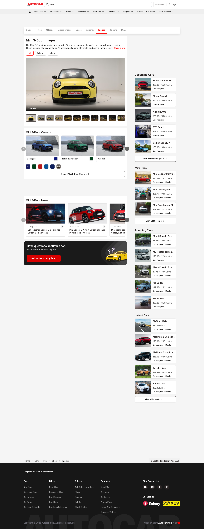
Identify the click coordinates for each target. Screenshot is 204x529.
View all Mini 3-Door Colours (74, 174)
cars (37, 461)
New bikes (53, 487)
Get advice (150, 12)
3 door (54, 461)
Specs (79, 30)
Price (39, 30)
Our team (105, 492)
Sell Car (78, 502)
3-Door (29, 30)
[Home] (29, 12)
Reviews (82, 12)
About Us (105, 487)
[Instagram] (152, 487)
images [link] (65, 461)
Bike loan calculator (58, 507)
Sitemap (78, 497)
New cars (28, 487)
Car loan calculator (32, 507)
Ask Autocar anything (84, 487)
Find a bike (54, 12)
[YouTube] (145, 487)
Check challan (81, 507)
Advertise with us (108, 512)
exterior (40, 53)
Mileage (49, 30)
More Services (165, 12)
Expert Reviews (64, 30)
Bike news (53, 502)
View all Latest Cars (154, 399)
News (68, 12)
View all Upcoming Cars (153, 159)
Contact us (105, 497)
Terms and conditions (110, 507)
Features (97, 12)
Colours (113, 30)
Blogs (77, 492)
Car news (28, 502)
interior (53, 53)
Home (27, 461)
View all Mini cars (154, 221)
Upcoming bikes (56, 492)
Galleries (111, 12)
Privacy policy (107, 502)
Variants (90, 30)
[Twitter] (166, 487)
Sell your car (128, 12)
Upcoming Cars (30, 492)
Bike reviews (55, 497)
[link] (143, 84)
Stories (140, 12)
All (30, 53)
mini (45, 461)
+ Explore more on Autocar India (38, 472)
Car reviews (29, 497)
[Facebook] (159, 487)
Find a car (38, 12)
